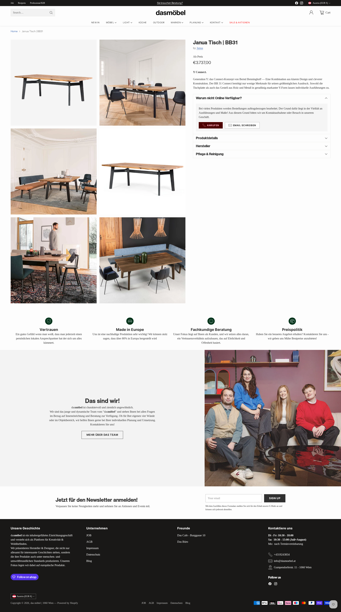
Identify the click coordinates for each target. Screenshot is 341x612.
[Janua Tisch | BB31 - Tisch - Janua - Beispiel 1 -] (54, 83)
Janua (200, 48)
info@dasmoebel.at (285, 560)
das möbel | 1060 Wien (42, 603)
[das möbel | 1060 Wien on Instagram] (301, 3)
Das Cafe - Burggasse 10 (191, 535)
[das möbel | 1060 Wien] (170, 12)
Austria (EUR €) (320, 3)
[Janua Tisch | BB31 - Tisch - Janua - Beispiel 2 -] (54, 171)
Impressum (92, 548)
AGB (89, 541)
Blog (89, 560)
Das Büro (182, 541)
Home (14, 31)
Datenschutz (93, 554)
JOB (88, 535)
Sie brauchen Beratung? (170, 2)
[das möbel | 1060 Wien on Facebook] (296, 3)
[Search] (51, 12)
